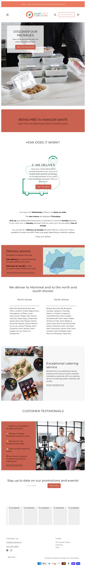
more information (55, 385)
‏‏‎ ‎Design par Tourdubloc (69, 558)
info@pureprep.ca (13, 542)
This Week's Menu (63, 542)
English (11, 557)
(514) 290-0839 (12, 547)
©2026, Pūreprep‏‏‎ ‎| (52, 558)
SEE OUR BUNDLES (14, 465)
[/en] (37, 15)
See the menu (43, 187)
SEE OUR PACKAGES (25, 47)
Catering (59, 545)
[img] (7, 550)
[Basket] (78, 15)
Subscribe (54, 486)
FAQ (57, 547)
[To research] (55, 14)
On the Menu (67, 15)
